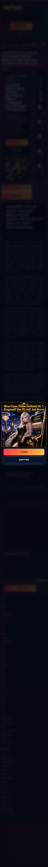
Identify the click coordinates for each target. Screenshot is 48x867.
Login (24, 452)
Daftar (24, 460)
